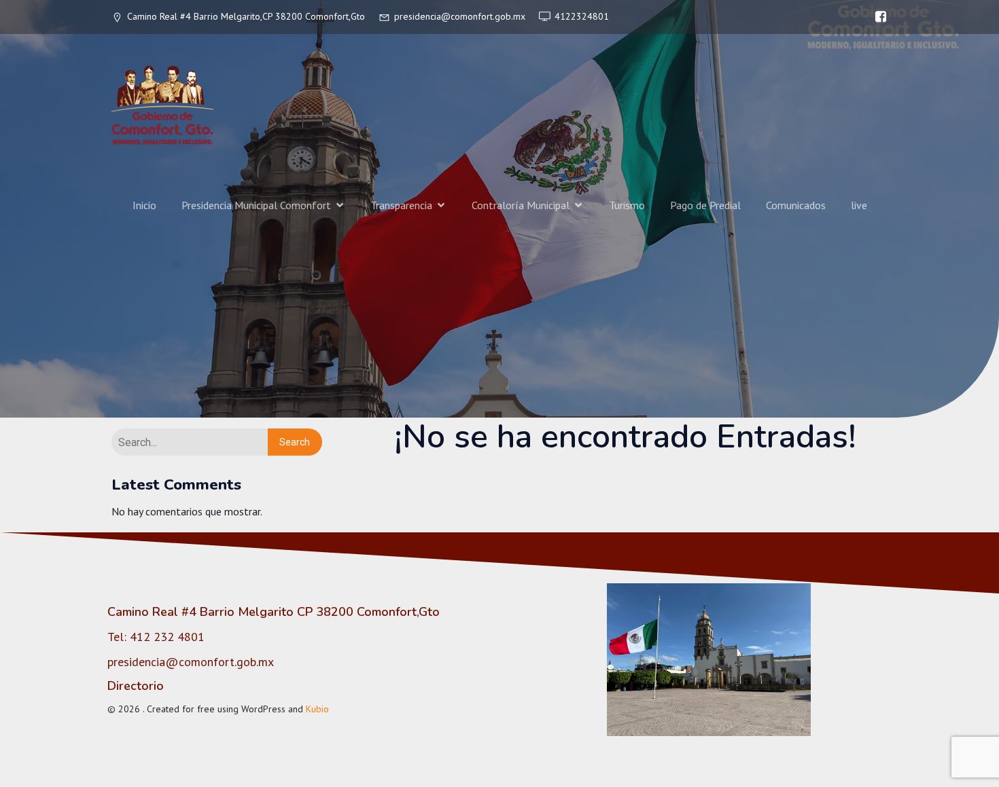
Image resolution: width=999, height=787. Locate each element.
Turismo (627, 205)
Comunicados (796, 205)
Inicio (144, 205)
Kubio (317, 709)
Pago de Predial (705, 205)
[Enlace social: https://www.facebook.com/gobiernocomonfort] (877, 17)
